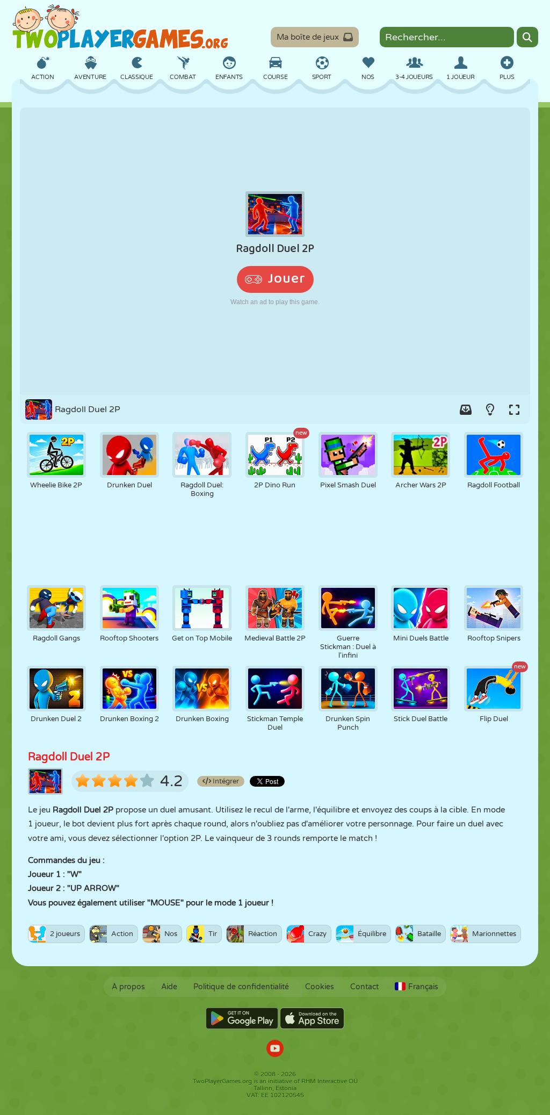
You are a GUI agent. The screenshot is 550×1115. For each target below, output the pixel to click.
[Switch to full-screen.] (514, 409)
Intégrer (225, 781)
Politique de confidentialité (241, 986)
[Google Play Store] (242, 1018)
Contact (364, 986)
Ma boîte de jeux (308, 37)
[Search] (527, 37)
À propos (128, 986)
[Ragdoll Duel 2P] (275, 250)
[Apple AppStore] (312, 1018)
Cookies (319, 986)
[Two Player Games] (120, 26)
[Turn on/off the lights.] (490, 409)
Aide (169, 986)
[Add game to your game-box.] (465, 409)
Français (423, 986)
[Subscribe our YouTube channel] (275, 1049)
